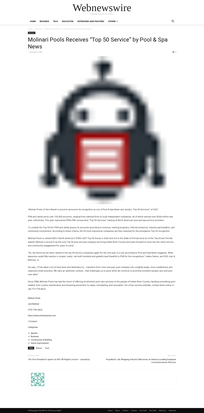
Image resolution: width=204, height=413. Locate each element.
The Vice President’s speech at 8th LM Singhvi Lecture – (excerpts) (59, 359)
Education (67, 21)
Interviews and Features (90, 21)
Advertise (162, 410)
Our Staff (143, 410)
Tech (55, 21)
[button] (172, 21)
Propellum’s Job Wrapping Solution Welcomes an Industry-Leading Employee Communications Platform (141, 361)
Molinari (39, 348)
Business (44, 21)
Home (33, 21)
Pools (47, 348)
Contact (125, 410)
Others (112, 21)
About (110, 410)
